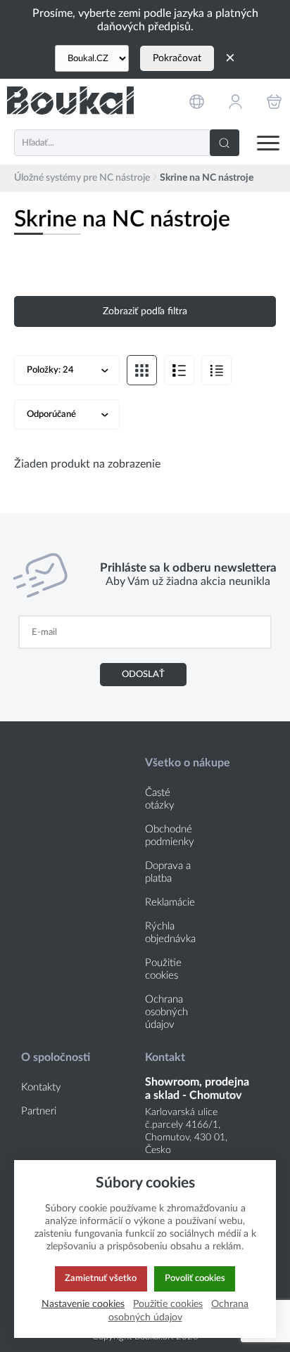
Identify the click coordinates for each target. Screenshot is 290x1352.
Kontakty (41, 1087)
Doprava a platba (168, 872)
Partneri (38, 1111)
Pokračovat (177, 58)
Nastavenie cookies (83, 1304)
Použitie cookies (163, 969)
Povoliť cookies (195, 1278)
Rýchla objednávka (170, 932)
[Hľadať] (224, 142)
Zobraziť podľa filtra (145, 311)
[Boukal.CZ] (92, 58)
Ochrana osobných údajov (166, 1012)
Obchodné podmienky (169, 835)
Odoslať (143, 674)
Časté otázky (160, 799)
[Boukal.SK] (70, 100)
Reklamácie (170, 902)
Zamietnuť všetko (101, 1278)
